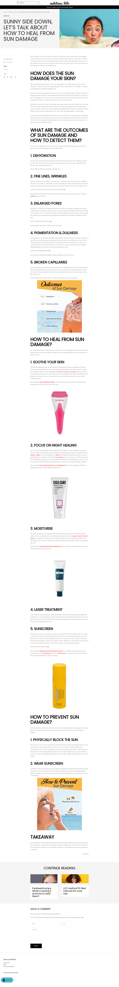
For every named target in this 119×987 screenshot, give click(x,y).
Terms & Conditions (8, 966)
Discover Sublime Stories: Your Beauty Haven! (60, 7)
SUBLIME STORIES (12, 12)
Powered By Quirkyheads (10, 972)
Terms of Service (75, 917)
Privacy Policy (64, 917)
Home (5, 12)
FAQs (4, 964)
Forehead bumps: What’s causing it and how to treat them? (41, 892)
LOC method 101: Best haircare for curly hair (74, 891)
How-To (6, 16)
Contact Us (6, 962)
